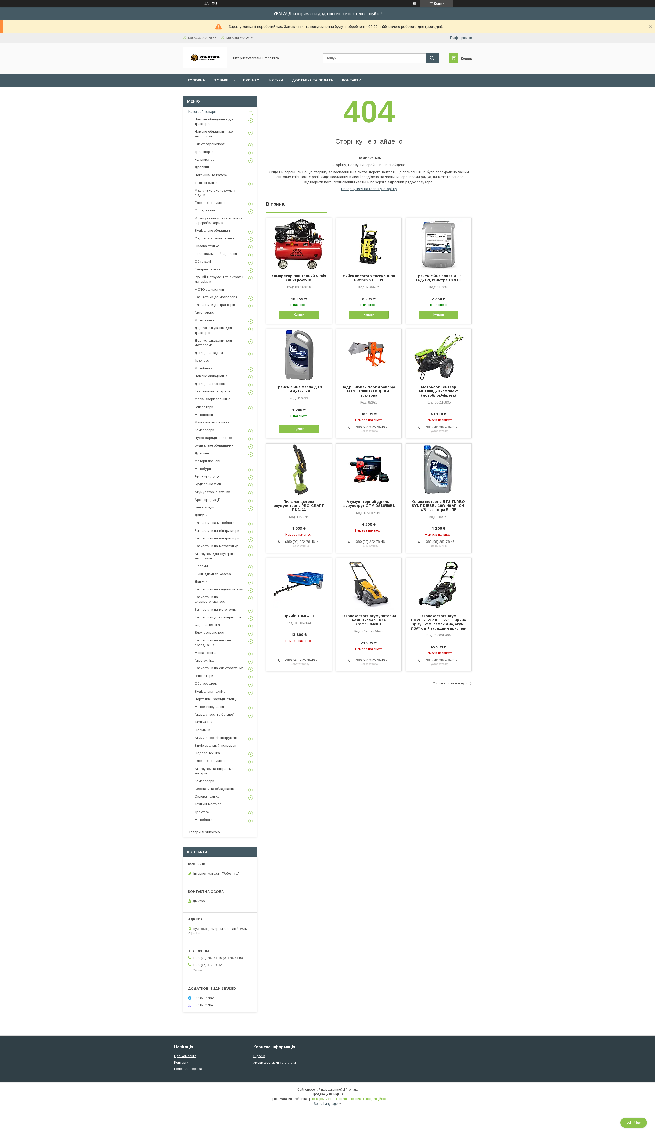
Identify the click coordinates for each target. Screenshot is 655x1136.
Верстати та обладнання (215, 789)
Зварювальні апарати (212, 391)
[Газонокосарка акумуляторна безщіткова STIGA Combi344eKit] (368, 583)
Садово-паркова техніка (214, 238)
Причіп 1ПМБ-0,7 (298, 616)
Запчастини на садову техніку (219, 589)
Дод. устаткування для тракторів (213, 330)
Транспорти (204, 152)
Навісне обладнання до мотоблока (214, 134)
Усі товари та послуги (450, 683)
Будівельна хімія (208, 484)
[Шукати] (432, 58)
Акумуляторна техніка (212, 492)
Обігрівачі (203, 261)
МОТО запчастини (209, 289)
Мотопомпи (204, 415)
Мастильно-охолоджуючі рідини (215, 192)
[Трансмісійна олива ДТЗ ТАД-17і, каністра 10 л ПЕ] (438, 243)
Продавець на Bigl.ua (327, 1094)
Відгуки (275, 80)
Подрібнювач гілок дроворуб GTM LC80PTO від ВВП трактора (368, 391)
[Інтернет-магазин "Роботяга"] (205, 67)
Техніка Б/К (203, 722)
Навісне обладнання (211, 376)
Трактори (202, 360)
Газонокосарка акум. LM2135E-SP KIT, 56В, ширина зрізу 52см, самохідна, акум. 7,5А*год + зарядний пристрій (438, 622)
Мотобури (203, 469)
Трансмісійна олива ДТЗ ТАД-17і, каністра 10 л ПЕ (438, 278)
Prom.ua (352, 1089)
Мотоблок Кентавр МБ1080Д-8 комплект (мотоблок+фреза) (438, 391)
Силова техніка (207, 246)
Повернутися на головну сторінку (369, 189)
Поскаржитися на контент (329, 1099)
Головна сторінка (188, 1069)
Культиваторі (205, 159)
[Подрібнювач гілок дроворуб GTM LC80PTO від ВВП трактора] (368, 354)
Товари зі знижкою (204, 832)
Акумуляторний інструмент (216, 738)
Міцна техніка (205, 653)
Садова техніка (207, 625)
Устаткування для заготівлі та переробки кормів (219, 220)
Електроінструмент (210, 203)
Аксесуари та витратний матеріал (214, 771)
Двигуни (201, 515)
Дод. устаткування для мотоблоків (213, 342)
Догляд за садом (209, 353)
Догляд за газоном (210, 384)
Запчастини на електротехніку (219, 668)
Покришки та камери (211, 175)
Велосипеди (204, 507)
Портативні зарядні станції (216, 699)
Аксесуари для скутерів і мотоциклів (215, 556)
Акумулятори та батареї (214, 714)
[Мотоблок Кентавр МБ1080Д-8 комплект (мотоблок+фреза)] (438, 354)
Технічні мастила (208, 804)
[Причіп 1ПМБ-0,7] (299, 583)
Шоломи (201, 566)
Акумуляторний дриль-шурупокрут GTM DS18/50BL (368, 504)
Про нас (251, 80)
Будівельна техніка (210, 691)
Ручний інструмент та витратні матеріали (219, 279)
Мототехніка (204, 320)
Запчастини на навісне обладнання (213, 642)
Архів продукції (207, 476)
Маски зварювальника (213, 399)
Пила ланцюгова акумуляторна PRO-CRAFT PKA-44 (299, 506)
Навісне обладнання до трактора (214, 121)
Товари (221, 80)
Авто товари (205, 312)
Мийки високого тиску (212, 422)
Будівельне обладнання (214, 230)
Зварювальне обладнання (216, 254)
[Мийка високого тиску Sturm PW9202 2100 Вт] (368, 243)
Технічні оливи (206, 183)
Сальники (202, 730)
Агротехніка (204, 660)
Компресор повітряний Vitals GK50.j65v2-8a (298, 278)
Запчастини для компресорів (218, 617)
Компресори (204, 430)
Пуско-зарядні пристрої (214, 438)
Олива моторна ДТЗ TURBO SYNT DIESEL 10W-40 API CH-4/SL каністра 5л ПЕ (439, 506)
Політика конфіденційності (369, 1099)
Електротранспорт (209, 144)
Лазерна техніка (207, 269)
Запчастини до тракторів (215, 305)
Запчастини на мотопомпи (216, 609)
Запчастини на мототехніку (216, 546)
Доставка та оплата (312, 80)
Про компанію (185, 1056)
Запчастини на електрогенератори (210, 599)
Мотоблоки (203, 368)
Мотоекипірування (209, 707)
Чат (637, 1123)
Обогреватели (206, 683)
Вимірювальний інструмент (216, 745)
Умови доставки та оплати (274, 1062)
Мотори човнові (207, 461)
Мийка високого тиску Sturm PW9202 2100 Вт (368, 278)
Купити (299, 314)
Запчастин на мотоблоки (214, 523)
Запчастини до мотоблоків (216, 297)
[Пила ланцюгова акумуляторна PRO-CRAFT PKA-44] (299, 469)
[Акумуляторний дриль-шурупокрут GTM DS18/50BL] (368, 469)
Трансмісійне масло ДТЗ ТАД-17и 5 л (299, 389)
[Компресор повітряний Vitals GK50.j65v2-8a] (299, 243)
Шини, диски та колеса (213, 574)
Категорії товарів (202, 112)
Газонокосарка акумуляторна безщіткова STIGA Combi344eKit (369, 620)
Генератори (204, 407)
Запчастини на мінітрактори (217, 531)
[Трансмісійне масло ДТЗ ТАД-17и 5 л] (299, 354)
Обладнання (205, 210)
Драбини (202, 167)
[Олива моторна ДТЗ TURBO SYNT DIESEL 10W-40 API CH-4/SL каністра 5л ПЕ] (438, 469)
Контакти (351, 80)
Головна (196, 80)
